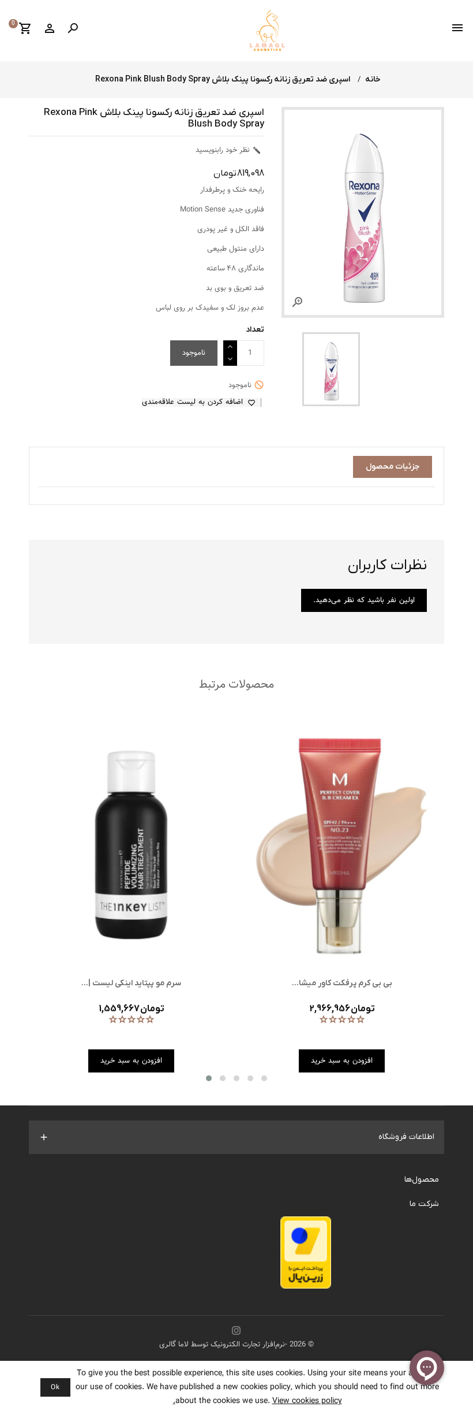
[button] (209, 1078)
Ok (55, 1387)
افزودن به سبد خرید (342, 1061)
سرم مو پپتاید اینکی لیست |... (131, 983)
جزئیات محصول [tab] (392, 466)
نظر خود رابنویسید (228, 150)
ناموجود (193, 353)
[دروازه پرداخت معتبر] (305, 1255)
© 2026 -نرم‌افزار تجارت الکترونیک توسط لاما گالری (236, 1344)
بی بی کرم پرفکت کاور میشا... (342, 983)
